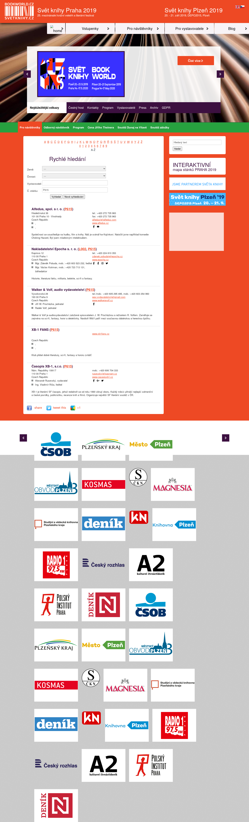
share (38, 407)
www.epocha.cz (100, 259)
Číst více (194, 60)
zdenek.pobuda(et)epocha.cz (107, 256)
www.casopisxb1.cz (102, 377)
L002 (82, 249)
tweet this (60, 407)
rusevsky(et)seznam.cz (104, 373)
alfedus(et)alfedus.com (104, 219)
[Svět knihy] (56, 28)
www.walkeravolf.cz (102, 300)
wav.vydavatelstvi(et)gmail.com (108, 297)
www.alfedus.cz (100, 223)
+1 (79, 407)
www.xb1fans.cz (100, 333)
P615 (68, 209)
